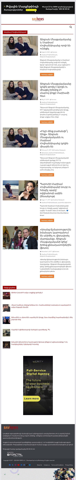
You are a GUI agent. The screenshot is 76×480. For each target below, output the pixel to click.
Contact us (47, 465)
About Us (39, 465)
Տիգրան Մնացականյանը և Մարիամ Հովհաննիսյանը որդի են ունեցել (55, 44)
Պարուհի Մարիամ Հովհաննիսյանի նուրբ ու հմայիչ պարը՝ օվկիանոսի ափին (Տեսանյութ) (55, 190)
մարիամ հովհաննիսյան (49, 55)
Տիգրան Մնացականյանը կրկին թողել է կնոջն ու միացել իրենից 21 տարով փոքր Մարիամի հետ (55, 90)
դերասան (45, 153)
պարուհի (61, 202)
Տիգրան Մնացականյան (47, 57)
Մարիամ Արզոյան (60, 150)
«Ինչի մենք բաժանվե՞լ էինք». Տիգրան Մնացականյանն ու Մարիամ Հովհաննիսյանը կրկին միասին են (54, 138)
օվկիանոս (67, 202)
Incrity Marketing (39, 460)
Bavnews (54, 52)
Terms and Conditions (57, 465)
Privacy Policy (69, 465)
